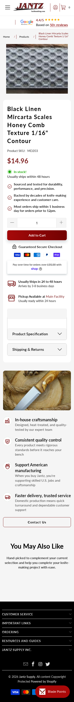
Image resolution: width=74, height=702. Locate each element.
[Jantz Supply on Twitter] (48, 664)
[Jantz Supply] (29, 7)
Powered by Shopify (43, 681)
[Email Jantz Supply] (26, 664)
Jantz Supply (27, 676)
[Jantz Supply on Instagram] (40, 664)
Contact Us (37, 522)
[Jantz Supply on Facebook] (33, 664)
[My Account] (54, 7)
